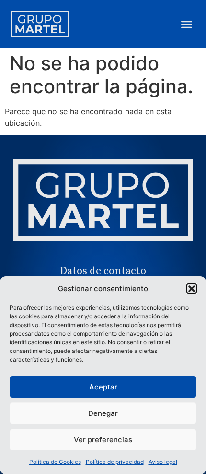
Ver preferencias (103, 439)
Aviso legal (163, 461)
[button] (191, 288)
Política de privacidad (115, 461)
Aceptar (103, 386)
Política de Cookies (55, 461)
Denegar (103, 413)
